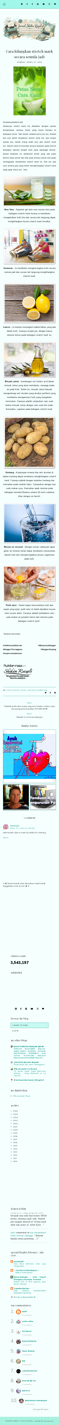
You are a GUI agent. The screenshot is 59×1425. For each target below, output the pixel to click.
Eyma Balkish (29, 1341)
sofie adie (27, 1321)
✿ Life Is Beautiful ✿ (25, 1297)
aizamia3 (19, 1261)
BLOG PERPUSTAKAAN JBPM (29, 1046)
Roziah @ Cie (29, 1380)
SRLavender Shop (21, 1096)
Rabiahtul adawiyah (36, 1400)
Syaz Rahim (28, 1351)
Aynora (26, 1390)
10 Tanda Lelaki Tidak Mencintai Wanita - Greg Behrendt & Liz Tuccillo (30, 1073)
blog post (34, 1242)
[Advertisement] (29, 924)
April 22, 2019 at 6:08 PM (22, 828)
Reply (6, 838)
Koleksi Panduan (37, 690)
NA (23, 1361)
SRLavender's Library (25, 1069)
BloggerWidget (40, 1409)
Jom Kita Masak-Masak (26, 1062)
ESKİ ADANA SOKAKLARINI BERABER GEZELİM (30, 1292)
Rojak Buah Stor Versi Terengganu (29, 1064)
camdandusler (30, 1371)
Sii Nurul (26, 1331)
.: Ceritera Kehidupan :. (26, 1270)
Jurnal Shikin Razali (23, 1421)
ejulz (13, 1228)
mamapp (14, 825)
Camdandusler (21, 1288)
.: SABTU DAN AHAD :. (24, 1273)
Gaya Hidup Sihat (16, 690)
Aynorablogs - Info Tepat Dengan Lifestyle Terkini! (30, 1278)
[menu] (4, 4)
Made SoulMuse (44, 1421)
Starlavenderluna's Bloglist (29, 1080)
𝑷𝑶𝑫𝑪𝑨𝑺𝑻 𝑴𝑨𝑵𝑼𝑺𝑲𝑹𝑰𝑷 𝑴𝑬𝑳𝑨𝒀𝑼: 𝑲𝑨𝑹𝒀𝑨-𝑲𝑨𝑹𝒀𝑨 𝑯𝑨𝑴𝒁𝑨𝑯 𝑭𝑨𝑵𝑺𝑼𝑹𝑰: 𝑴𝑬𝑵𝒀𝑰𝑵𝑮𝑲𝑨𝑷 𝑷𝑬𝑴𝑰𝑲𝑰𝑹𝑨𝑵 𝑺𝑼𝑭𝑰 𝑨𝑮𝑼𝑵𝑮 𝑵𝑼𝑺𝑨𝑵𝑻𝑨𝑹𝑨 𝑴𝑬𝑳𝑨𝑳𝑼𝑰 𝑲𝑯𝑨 (30, 1053)
